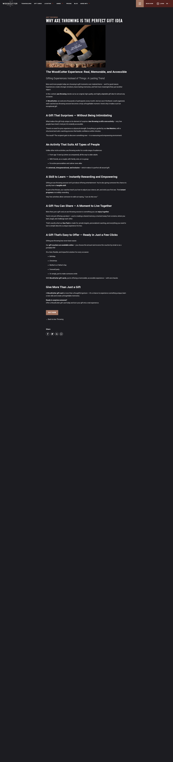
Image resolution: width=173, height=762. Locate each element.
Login (162, 3)
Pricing (68, 3)
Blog (76, 3)
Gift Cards (38, 3)
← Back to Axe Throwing (54, 319)
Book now (149, 3)
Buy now (52, 313)
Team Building (26, 3)
